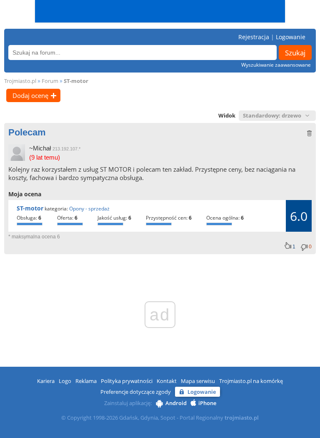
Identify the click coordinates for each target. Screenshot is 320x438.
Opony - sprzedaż (89, 208)
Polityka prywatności (126, 381)
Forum (50, 81)
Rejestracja (253, 37)
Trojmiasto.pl (20, 81)
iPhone (207, 403)
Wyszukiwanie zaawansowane (276, 64)
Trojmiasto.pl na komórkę (251, 381)
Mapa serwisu (198, 381)
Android (176, 403)
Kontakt (167, 381)
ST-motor (76, 81)
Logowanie (290, 37)
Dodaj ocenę (30, 95)
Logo (65, 381)
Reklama (86, 381)
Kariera (46, 381)
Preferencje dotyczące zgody (135, 391)
